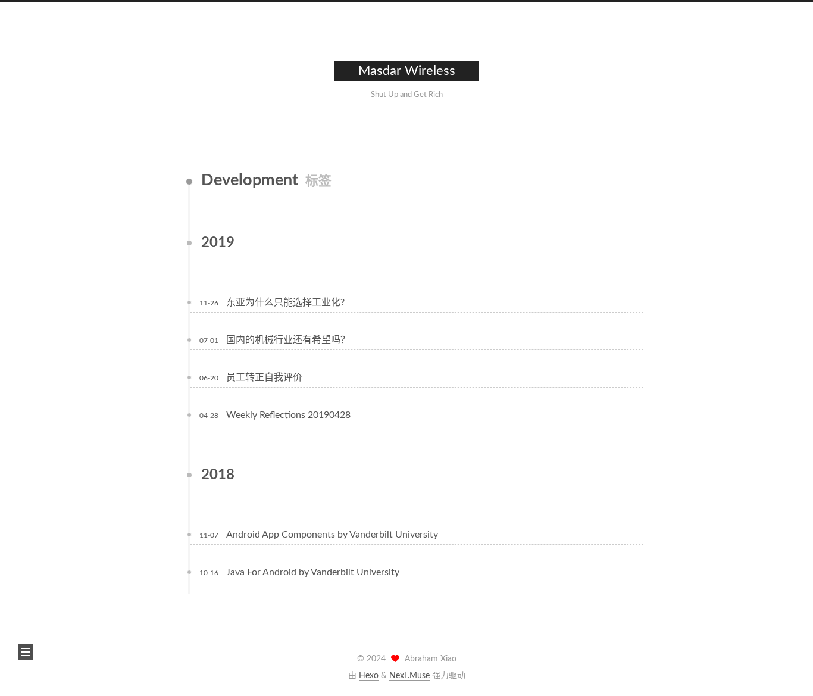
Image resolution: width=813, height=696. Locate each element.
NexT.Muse (409, 676)
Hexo (369, 676)
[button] (25, 652)
